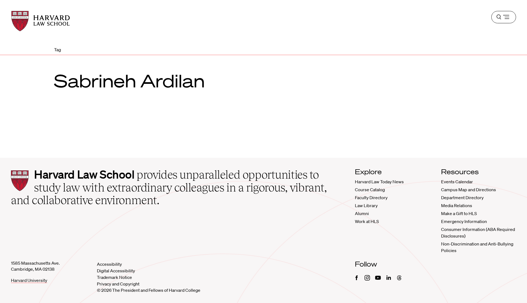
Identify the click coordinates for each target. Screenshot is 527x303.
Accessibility (109, 264)
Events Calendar (457, 181)
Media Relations (456, 205)
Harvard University (29, 280)
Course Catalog (370, 189)
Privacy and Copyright (118, 284)
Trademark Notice (114, 277)
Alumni (362, 213)
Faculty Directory (371, 197)
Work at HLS (367, 221)
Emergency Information (464, 221)
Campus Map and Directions (468, 189)
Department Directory (462, 197)
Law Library (366, 205)
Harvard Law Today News (379, 181)
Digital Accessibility (116, 270)
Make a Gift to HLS (459, 213)
